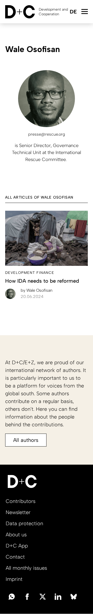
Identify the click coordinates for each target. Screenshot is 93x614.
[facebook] (27, 596)
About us (16, 534)
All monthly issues (26, 568)
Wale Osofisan (36, 290)
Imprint (14, 579)
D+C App (17, 546)
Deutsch (73, 12)
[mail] (11, 596)
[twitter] (42, 596)
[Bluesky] (73, 596)
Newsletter (18, 512)
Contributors (20, 501)
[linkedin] (58, 596)
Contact (15, 557)
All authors (25, 440)
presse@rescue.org (46, 134)
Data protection (24, 523)
